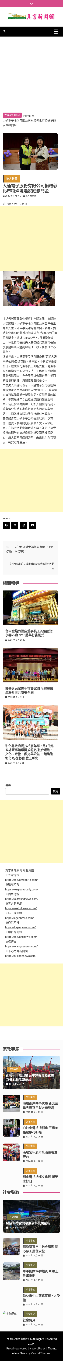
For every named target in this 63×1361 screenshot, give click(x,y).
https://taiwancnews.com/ (21, 937)
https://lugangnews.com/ (20, 927)
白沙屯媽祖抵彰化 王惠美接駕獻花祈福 (40, 1130)
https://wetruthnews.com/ (21, 908)
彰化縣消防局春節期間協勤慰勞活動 (31, 564)
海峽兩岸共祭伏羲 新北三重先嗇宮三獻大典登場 (40, 1106)
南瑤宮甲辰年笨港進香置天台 (40, 1155)
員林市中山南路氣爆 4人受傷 (41, 1298)
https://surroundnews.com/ (21, 899)
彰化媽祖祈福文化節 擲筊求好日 (40, 1179)
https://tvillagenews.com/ (21, 956)
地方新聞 (11, 178)
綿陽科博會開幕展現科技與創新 (28, 1223)
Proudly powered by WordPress (26, 1348)
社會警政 (14, 1217)
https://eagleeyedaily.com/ (21, 889)
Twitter (14, 525)
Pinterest (23, 525)
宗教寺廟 (14, 1069)
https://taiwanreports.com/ (21, 880)
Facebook (6, 525)
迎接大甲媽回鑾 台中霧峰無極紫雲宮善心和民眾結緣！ (30, 1078)
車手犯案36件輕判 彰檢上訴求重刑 (40, 1273)
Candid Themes (40, 1353)
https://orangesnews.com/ (21, 946)
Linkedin (32, 525)
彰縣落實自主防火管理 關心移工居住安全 (40, 1249)
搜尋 (8, 785)
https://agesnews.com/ (19, 918)
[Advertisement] (31, 69)
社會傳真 (29, 1320)
